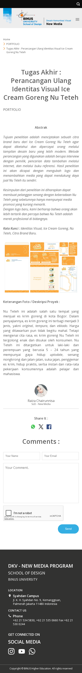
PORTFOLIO (13, 44)
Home (6, 39)
